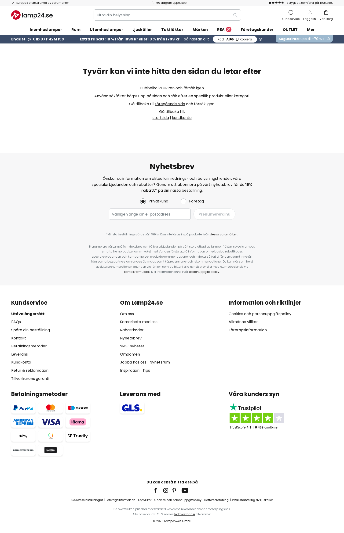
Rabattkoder (132, 330)
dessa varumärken (223, 234)
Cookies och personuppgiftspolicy (260, 314)
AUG (235, 39)
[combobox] (167, 15)
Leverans (19, 354)
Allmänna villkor (243, 321)
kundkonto (182, 117)
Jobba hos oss (133, 362)
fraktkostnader (184, 514)
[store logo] (32, 15)
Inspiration (129, 370)
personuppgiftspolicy (204, 272)
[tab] (63, 340)
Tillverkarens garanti (30, 378)
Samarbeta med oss (138, 321)
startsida (161, 117)
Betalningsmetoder (29, 346)
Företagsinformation (248, 330)
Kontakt (18, 338)
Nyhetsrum (160, 362)
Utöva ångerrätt (28, 314)
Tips (146, 370)
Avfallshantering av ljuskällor (252, 500)
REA (221, 29)
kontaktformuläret (137, 272)
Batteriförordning (216, 500)
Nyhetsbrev (131, 338)
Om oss (127, 314)
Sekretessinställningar (87, 500)
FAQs (16, 321)
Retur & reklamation (29, 370)
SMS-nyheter (132, 346)
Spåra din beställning (30, 330)
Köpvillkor (144, 500)
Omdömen (130, 354)
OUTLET (290, 29)
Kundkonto (21, 362)
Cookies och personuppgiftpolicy (177, 500)
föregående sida (170, 104)
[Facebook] (158, 490)
